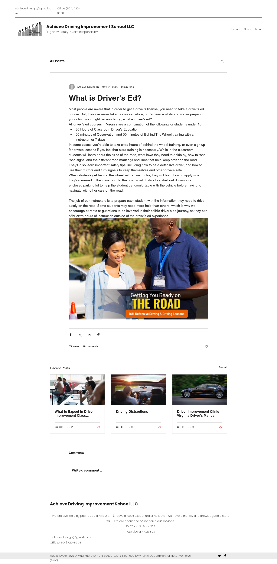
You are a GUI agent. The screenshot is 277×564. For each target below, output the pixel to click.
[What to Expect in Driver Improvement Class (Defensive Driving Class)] (77, 389)
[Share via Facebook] (70, 334)
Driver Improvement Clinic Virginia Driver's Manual (198, 413)
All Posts (57, 61)
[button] (222, 61)
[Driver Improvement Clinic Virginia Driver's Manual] (199, 389)
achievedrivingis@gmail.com (71, 537)
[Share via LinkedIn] (89, 334)
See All (223, 367)
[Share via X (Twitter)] (80, 334)
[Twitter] (219, 556)
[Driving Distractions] (138, 389)
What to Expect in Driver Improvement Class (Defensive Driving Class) (75, 413)
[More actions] (206, 87)
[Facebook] (225, 556)
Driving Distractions (132, 411)
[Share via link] (98, 334)
